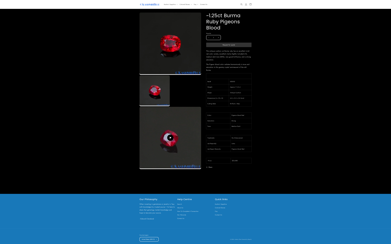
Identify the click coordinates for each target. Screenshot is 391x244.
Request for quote (229, 45)
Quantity (208, 33)
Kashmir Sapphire (221, 204)
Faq (216, 211)
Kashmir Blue (238, 239)
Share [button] (210, 167)
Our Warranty (181, 215)
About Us (180, 208)
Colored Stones (220, 208)
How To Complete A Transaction (187, 211)
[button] (170, 4)
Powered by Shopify (247, 239)
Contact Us (180, 218)
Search (179, 204)
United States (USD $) (148, 239)
